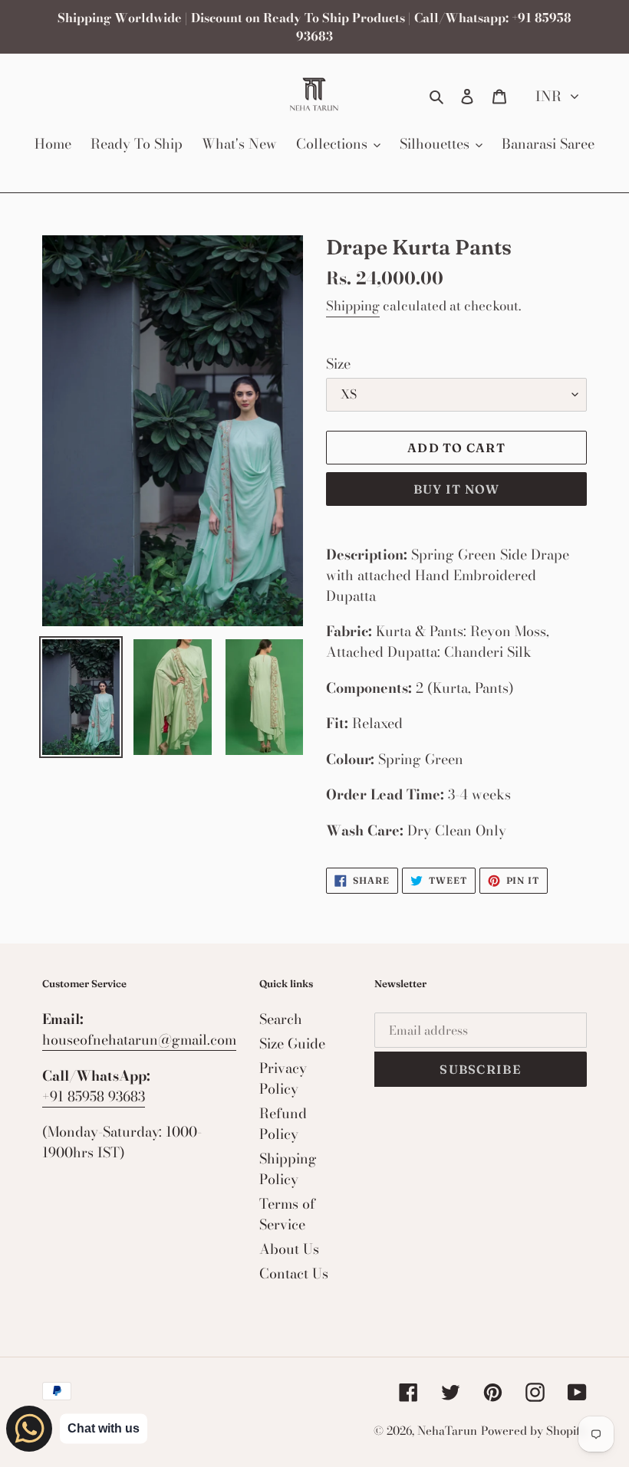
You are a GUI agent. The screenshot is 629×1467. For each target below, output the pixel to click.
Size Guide (292, 1043)
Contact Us (293, 1273)
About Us (289, 1249)
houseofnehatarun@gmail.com (139, 1039)
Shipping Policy (288, 1169)
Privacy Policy (283, 1078)
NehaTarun (447, 1430)
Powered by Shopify (534, 1430)
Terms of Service (287, 1214)
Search (280, 1019)
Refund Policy (283, 1123)
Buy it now (456, 489)
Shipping (353, 306)
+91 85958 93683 (93, 1096)
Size (338, 363)
